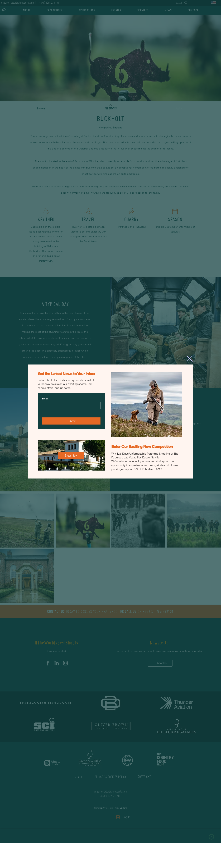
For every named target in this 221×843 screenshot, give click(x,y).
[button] (190, 358)
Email (45, 398)
